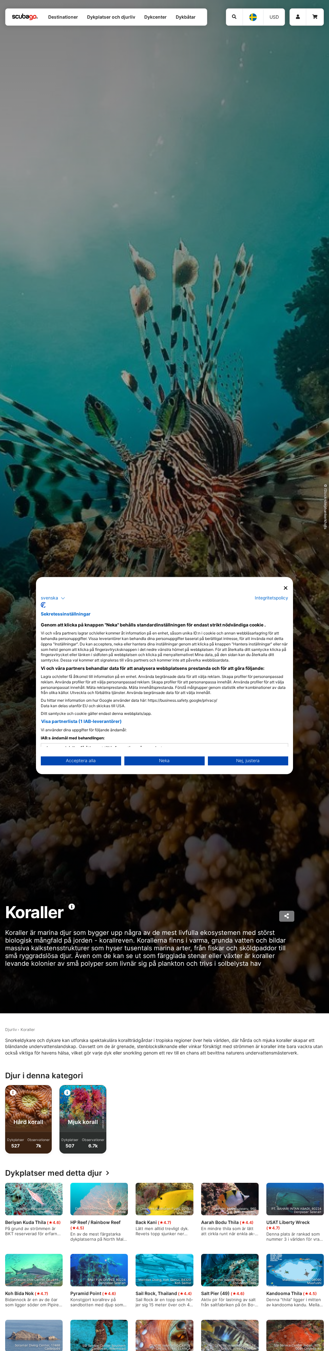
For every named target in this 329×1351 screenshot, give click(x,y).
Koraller (28, 1029)
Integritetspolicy (271, 597)
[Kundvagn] (315, 17)
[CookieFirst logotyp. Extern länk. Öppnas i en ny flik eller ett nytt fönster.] (43, 605)
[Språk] (253, 17)
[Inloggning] (298, 17)
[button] (53, 598)
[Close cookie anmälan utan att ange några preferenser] (285, 588)
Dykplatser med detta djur (53, 1173)
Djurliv (11, 1029)
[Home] (25, 17)
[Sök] (234, 17)
